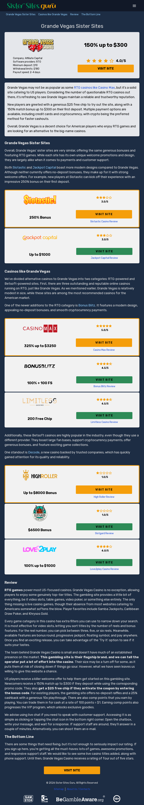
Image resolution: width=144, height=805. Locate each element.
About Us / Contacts (78, 789)
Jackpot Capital (44, 167)
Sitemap (59, 789)
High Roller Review (104, 496)
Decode (34, 452)
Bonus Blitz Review (104, 386)
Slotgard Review (104, 533)
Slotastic (19, 167)
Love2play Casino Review (104, 569)
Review (74, 14)
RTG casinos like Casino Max (94, 88)
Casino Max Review (104, 349)
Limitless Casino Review (104, 422)
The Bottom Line (90, 14)
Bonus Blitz (86, 305)
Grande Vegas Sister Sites (20, 14)
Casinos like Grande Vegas (52, 14)
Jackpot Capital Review (104, 257)
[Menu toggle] (134, 5)
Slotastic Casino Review (104, 221)
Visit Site (106, 68)
